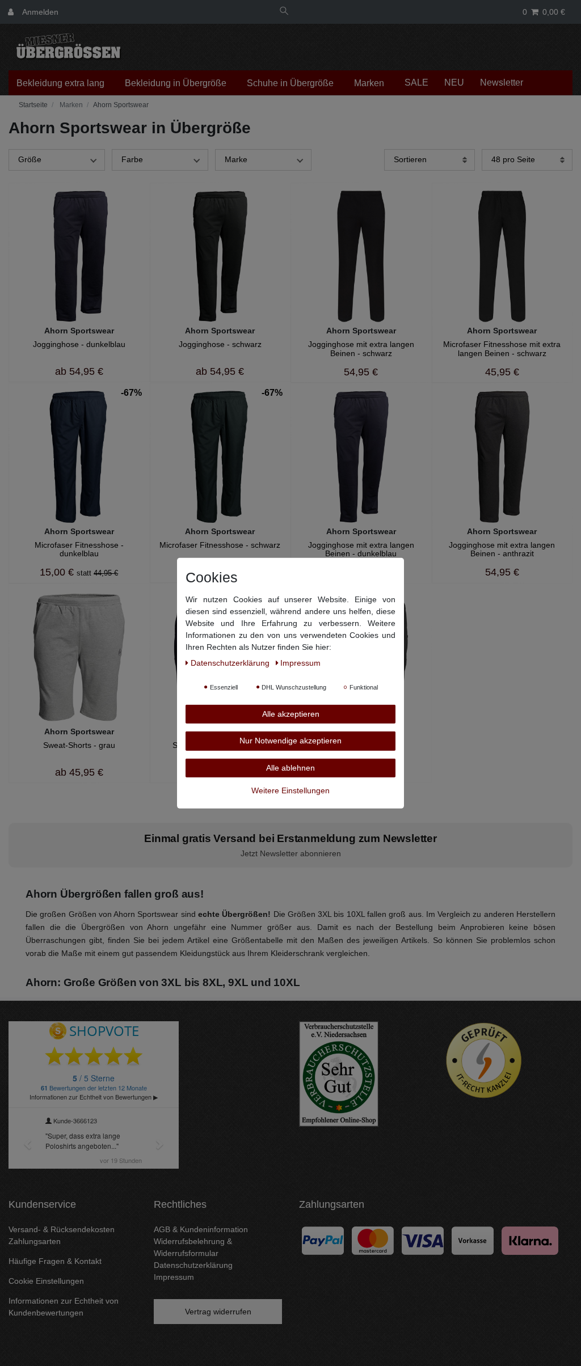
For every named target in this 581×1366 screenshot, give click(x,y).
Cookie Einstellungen (46, 1280)
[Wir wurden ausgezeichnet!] (338, 1072)
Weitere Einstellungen (290, 790)
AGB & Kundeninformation (201, 1229)
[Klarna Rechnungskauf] (530, 1240)
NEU (454, 82)
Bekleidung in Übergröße (175, 83)
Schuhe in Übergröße (290, 83)
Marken (369, 83)
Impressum (174, 1277)
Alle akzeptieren (290, 713)
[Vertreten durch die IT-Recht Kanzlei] (484, 1059)
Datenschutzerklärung (193, 1265)
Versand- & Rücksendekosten (62, 1229)
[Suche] (284, 12)
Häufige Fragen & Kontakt (55, 1261)
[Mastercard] (373, 1240)
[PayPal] (323, 1240)
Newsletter (501, 82)
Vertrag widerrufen (218, 1311)
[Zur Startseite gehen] (32, 105)
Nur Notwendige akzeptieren (290, 740)
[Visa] (423, 1240)
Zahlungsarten (35, 1241)
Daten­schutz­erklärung (231, 662)
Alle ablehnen (290, 767)
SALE (416, 82)
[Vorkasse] (472, 1240)
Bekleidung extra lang (60, 83)
